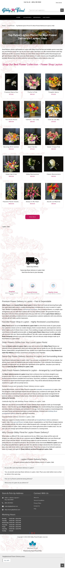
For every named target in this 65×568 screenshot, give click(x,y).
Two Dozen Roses (11, 119)
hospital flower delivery (44, 420)
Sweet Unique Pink (53, 147)
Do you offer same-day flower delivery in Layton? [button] (19, 468)
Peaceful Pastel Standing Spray (11, 201)
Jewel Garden (32, 147)
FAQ (35, 508)
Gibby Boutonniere (32, 174)
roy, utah (6, 560)
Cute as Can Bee (53, 119)
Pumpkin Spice (54, 92)
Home (18, 17)
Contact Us (37, 506)
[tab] (33, 468)
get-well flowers (19, 422)
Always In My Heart (32, 201)
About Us (36, 497)
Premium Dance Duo (11, 92)
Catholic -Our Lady (32, 119)
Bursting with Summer (11, 147)
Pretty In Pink (32, 92)
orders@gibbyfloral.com (11, 506)
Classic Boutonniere (54, 174)
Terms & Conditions (39, 500)
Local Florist (10, 25)
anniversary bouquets (30, 309)
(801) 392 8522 (36, 2)
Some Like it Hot (11, 174)
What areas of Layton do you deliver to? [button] (16, 482)
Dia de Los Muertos (53, 201)
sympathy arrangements (44, 389)
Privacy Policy (37, 503)
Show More (32, 217)
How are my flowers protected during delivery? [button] (18, 478)
